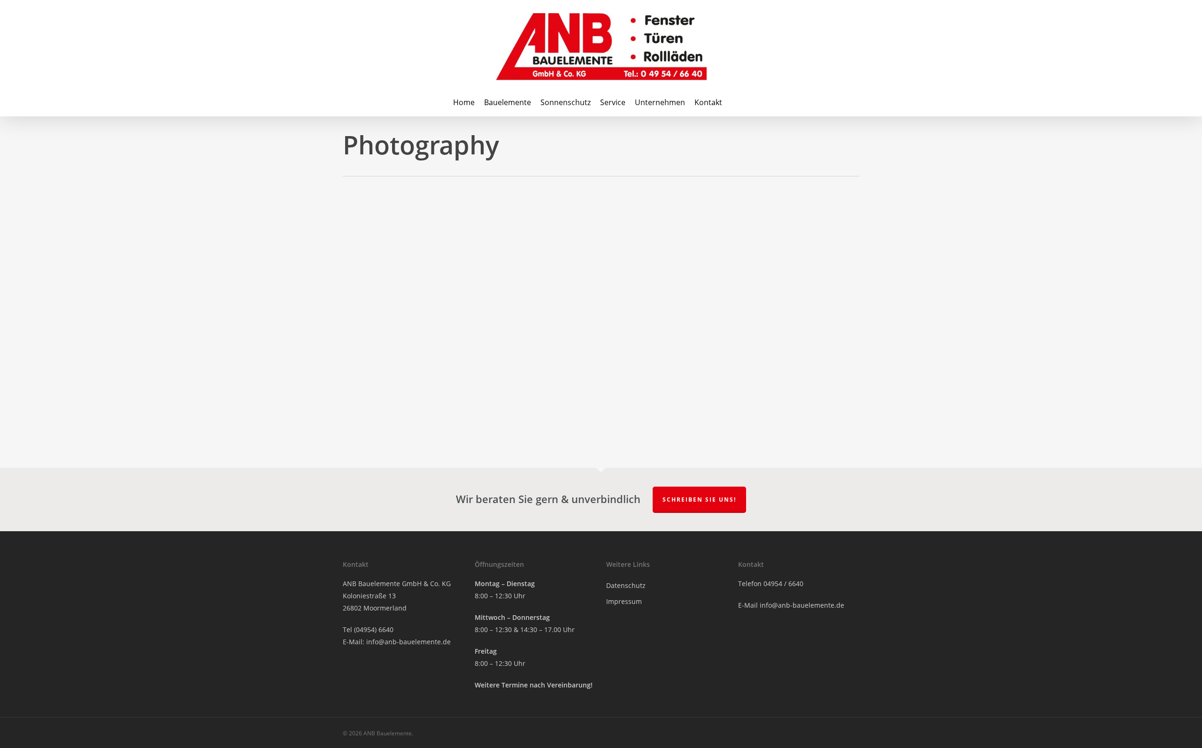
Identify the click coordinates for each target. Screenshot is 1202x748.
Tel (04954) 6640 (368, 629)
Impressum (624, 601)
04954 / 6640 (783, 583)
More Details (396, 272)
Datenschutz (626, 585)
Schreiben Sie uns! (699, 500)
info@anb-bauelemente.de (408, 641)
